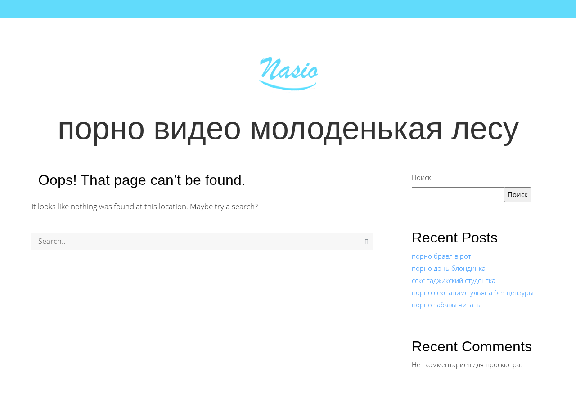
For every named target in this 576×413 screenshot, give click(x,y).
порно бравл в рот (441, 255)
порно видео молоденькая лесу (288, 128)
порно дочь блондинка (449, 268)
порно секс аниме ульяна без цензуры (473, 292)
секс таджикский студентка (453, 280)
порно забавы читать (446, 304)
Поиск (421, 177)
